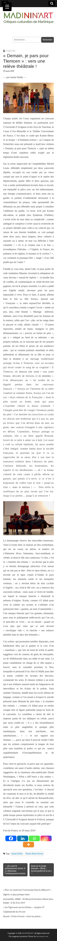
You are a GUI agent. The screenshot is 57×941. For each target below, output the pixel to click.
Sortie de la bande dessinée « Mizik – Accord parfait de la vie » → (41, 870)
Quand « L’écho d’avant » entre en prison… (22, 916)
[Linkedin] (22, 838)
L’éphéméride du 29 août (14, 911)
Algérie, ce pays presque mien (16, 894)
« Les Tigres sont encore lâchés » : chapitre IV (23, 907)
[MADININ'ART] (28, 16)
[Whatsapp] (34, 838)
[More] (28, 844)
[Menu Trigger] (7, 6)
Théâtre (11, 50)
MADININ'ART (27, 933)
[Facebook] (10, 838)
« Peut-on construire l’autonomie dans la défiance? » (27, 890)
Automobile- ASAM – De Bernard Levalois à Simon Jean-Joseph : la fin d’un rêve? (28, 901)
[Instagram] (46, 838)
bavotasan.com (42, 936)
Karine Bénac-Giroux (34, 854)
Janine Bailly (17, 854)
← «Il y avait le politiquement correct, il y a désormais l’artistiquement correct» (15, 870)
